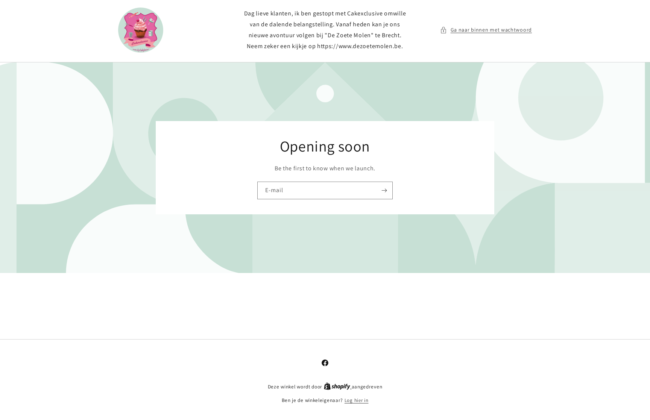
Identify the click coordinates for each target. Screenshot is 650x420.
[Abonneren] (384, 190)
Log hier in (357, 400)
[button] (486, 30)
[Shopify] (338, 387)
